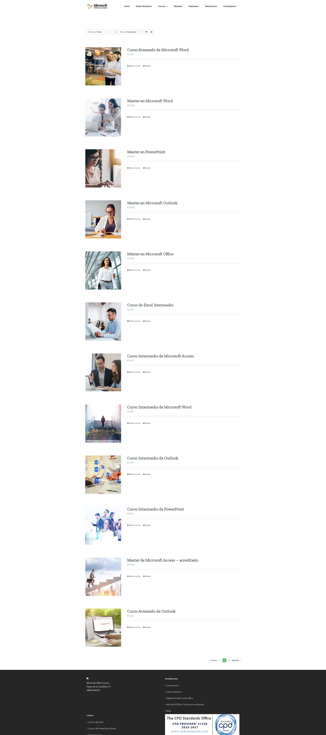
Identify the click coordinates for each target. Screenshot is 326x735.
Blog (169, 710)
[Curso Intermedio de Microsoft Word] (103, 423)
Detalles (148, 66)
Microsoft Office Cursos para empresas (185, 704)
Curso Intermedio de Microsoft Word (159, 407)
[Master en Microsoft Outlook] (103, 219)
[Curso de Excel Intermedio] (103, 321)
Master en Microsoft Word (150, 100)
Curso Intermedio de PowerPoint (155, 509)
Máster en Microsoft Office (150, 253)
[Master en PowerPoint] (103, 168)
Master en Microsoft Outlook (152, 202)
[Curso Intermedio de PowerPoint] (103, 526)
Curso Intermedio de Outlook (152, 458)
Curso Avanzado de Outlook (151, 611)
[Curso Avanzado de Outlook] (103, 628)
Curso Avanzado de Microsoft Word (158, 49)
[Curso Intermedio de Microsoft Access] (103, 372)
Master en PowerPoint (146, 151)
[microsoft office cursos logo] (97, 4)
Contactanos (173, 685)
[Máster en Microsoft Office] (103, 270)
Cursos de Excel (95, 722)
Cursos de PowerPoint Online (102, 728)
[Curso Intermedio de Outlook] (103, 475)
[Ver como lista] (151, 31)
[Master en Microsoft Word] (103, 117)
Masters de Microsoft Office (180, 698)
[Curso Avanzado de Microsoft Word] (103, 66)
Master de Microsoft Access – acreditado (162, 560)
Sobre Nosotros (174, 691)
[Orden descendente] (115, 31)
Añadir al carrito (134, 66)
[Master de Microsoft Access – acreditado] (103, 577)
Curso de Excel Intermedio (150, 305)
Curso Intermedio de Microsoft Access (160, 356)
